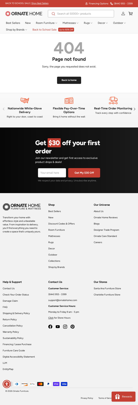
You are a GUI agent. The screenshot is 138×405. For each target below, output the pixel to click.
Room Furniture (56, 230)
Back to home (69, 80)
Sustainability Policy (13, 338)
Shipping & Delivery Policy (16, 313)
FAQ (5, 307)
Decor (51, 248)
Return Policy (10, 319)
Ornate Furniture (20, 391)
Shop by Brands (56, 267)
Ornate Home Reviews (106, 217)
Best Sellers (54, 211)
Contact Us (9, 288)
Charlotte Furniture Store (107, 294)
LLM (5, 363)
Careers (98, 242)
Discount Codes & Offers (61, 223)
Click (51, 317)
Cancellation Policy (13, 325)
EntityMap (8, 369)
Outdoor (52, 254)
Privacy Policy (87, 398)
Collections (54, 261)
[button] (130, 13)
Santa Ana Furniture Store (107, 288)
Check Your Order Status (16, 294)
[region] (69, 109)
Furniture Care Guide (14, 350)
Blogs (97, 223)
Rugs (51, 242)
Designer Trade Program (106, 230)
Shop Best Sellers (39, 3)
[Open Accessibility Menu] (7, 384)
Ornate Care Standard (105, 236)
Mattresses (54, 236)
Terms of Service (106, 398)
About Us (99, 211)
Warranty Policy (11, 332)
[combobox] (81, 13)
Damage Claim (10, 300)
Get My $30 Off (84, 172)
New (50, 217)
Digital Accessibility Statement (19, 356)
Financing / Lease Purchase (17, 344)
